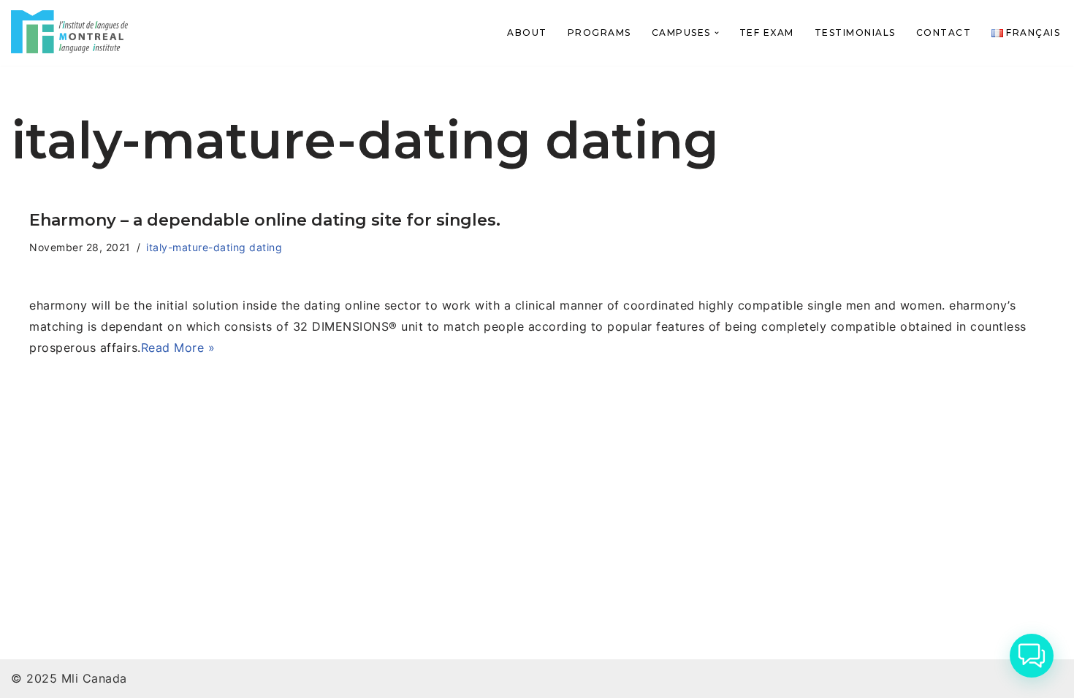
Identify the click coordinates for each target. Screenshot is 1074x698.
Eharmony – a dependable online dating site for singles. (264, 220)
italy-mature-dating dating (214, 247)
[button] (717, 33)
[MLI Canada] (69, 31)
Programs (599, 32)
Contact (944, 32)
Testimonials (855, 32)
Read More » (178, 347)
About (527, 32)
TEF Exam (766, 32)
